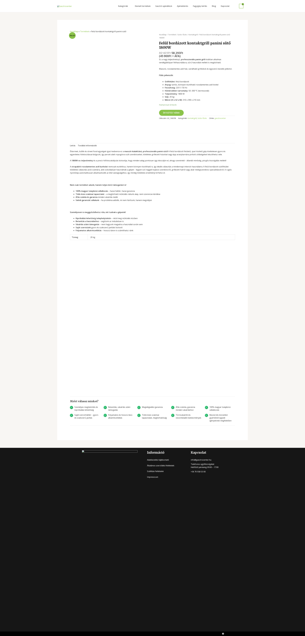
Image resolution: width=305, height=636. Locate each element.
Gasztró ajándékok (163, 6)
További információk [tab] (87, 145)
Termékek (84, 31)
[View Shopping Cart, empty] (241, 6)
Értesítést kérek (171, 112)
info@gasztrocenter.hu (201, 460)
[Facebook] (223, 634)
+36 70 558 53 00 (198, 471)
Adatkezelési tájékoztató (158, 460)
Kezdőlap (74, 31)
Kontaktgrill (193, 34)
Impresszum (152, 477)
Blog (214, 6)
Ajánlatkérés (182, 6)
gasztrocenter (220, 118)
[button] (247, 6)
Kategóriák (123, 6)
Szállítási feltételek (155, 471)
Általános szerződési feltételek (160, 465)
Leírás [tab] (72, 145)
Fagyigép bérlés (200, 6)
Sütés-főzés (182, 34)
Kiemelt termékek (143, 6)
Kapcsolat (225, 6)
